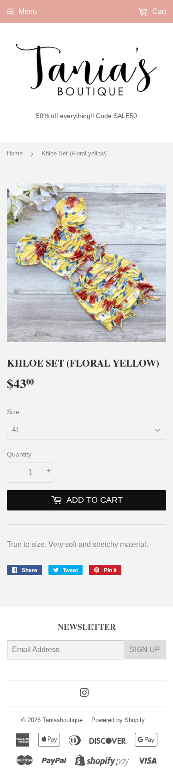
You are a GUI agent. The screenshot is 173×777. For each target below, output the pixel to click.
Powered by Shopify (118, 720)
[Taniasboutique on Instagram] (84, 694)
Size (13, 411)
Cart (158, 11)
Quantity (19, 454)
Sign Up (145, 649)
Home (15, 153)
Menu (27, 11)
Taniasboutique (62, 720)
